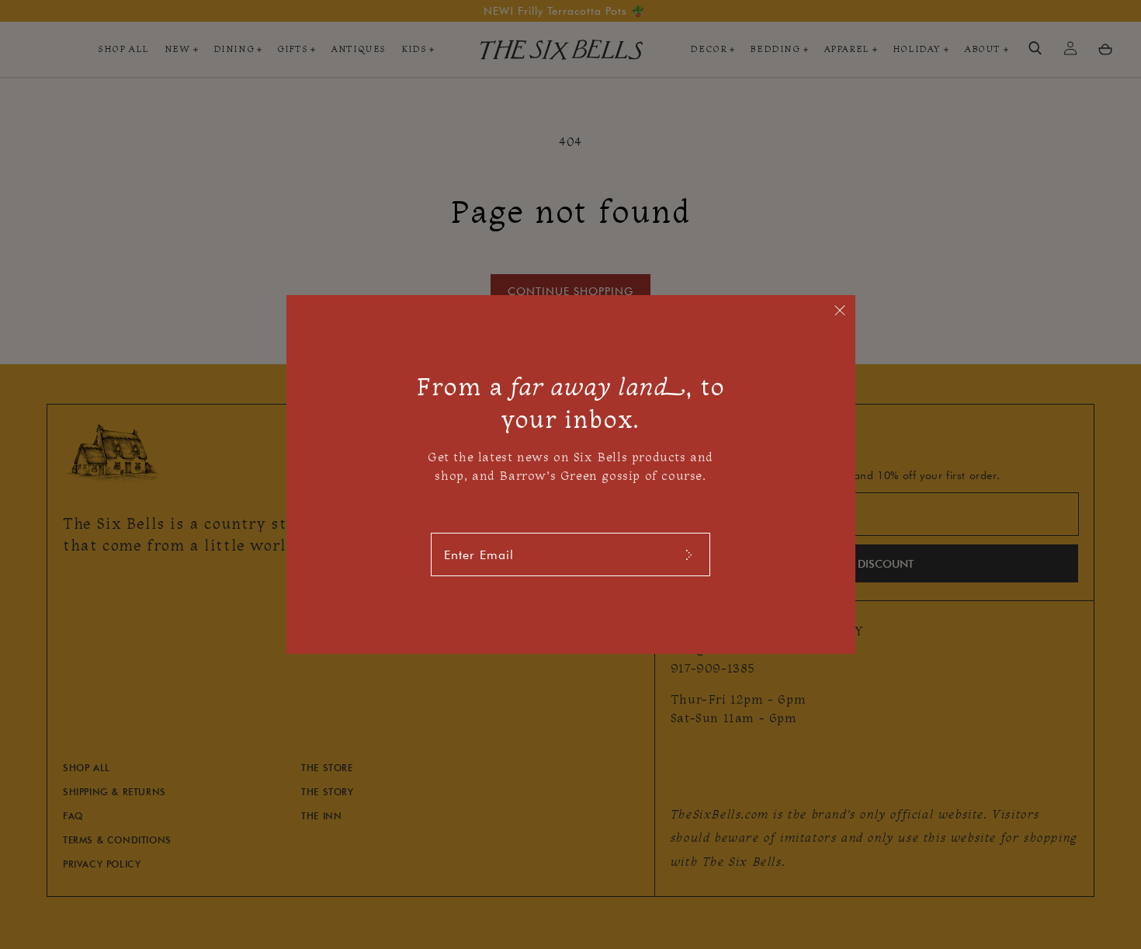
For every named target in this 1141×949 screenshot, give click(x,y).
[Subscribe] (688, 554)
